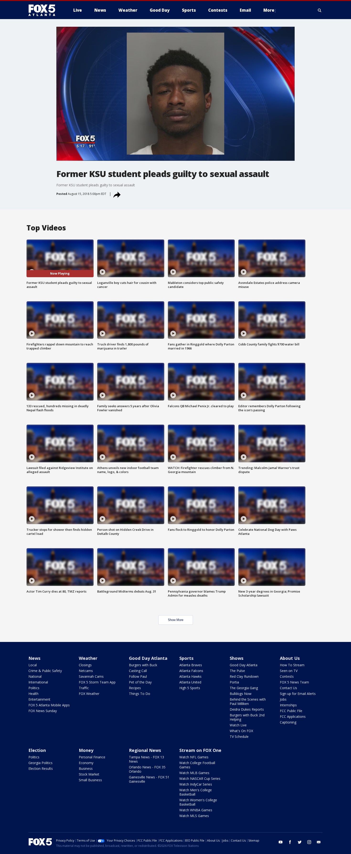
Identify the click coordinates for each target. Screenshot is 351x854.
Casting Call (138, 670)
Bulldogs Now (240, 693)
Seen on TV (289, 670)
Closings (85, 665)
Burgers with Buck (143, 665)
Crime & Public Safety (45, 670)
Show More (175, 620)
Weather (88, 658)
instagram (309, 842)
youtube (280, 842)
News (34, 658)
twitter (299, 842)
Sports (186, 658)
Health (33, 693)
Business (86, 768)
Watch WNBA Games (195, 810)
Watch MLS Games (194, 815)
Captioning (288, 722)
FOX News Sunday (42, 710)
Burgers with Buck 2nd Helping (247, 717)
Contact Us (288, 688)
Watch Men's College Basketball (195, 792)
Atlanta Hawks (190, 676)
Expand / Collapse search (320, 10)
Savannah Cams (91, 676)
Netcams (86, 670)
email (319, 842)
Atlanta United (190, 682)
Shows (236, 658)
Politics (33, 688)
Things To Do (139, 693)
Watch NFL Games (193, 757)
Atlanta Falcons (191, 670)
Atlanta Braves (190, 665)
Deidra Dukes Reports (247, 709)
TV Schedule (239, 736)
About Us (290, 658)
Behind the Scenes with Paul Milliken (248, 701)
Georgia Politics (40, 762)
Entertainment (39, 699)
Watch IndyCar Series (195, 784)
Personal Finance (92, 757)
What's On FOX (241, 731)
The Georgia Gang (244, 688)
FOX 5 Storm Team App (97, 682)
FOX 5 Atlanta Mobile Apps (49, 705)
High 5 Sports (189, 688)
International (38, 682)
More (268, 10)
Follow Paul (138, 676)
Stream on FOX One (200, 750)
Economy (86, 762)
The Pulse (237, 670)
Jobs (283, 699)
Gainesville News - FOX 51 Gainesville (149, 779)
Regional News (145, 750)
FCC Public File (291, 710)
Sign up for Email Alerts (298, 693)
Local (32, 665)
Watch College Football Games (197, 764)
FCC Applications (293, 716)
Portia (234, 682)
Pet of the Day (140, 682)
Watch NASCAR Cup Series (199, 778)
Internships (288, 705)
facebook (290, 842)
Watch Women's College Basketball (198, 802)
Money (86, 750)
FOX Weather (89, 693)
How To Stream (292, 665)
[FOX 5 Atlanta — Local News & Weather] (44, 10)
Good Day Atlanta (148, 658)
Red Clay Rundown (244, 676)
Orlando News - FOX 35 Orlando (147, 769)
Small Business (90, 780)
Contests (287, 676)
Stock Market (89, 774)
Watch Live (238, 725)
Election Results (40, 768)
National (35, 676)
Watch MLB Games (194, 773)
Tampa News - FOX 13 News (146, 759)
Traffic (84, 688)
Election (37, 750)
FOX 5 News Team (294, 682)
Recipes (135, 688)
